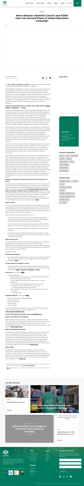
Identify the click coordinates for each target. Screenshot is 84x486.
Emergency (33, 456)
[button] (42, 12)
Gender (62, 190)
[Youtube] (71, 476)
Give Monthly (33, 458)
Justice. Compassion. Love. (67, 196)
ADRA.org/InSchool (16, 326)
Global (69, 158)
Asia (67, 155)
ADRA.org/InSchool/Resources (15, 311)
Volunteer (32, 468)
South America (64, 170)
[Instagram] (63, 476)
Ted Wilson (63, 202)
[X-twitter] (67, 476)
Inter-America (64, 161)
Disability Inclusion (65, 187)
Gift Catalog (33, 460)
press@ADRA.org (36, 314)
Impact (47, 456)
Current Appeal (34, 453)
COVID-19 (75, 181)
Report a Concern (63, 483)
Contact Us (71, 483)
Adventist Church (65, 181)
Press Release (64, 167)
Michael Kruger (64, 199)
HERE (37, 199)
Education (74, 155)
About (47, 453)
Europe (62, 158)
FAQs (46, 460)
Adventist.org (34, 344)
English (48, 106)
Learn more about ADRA (29, 365)
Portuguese (15, 107)
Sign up (8, 367)
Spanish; (23, 269)
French (23, 107)
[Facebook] (60, 476)
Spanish (8, 107)
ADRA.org (22, 358)
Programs (47, 458)
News (71, 161)
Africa (62, 155)
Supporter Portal (38, 483)
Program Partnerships (33, 471)
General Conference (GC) (67, 193)
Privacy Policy (54, 483)
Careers (32, 473)
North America (64, 164)
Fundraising (46, 483)
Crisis (62, 184)
